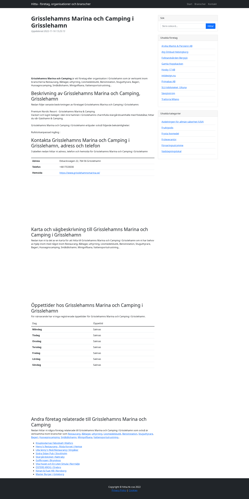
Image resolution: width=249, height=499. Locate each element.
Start (189, 4)
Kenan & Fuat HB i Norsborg (51, 470)
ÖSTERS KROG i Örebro (48, 467)
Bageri (34, 437)
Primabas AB (168, 81)
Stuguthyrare (145, 433)
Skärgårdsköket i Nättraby (50, 456)
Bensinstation (129, 433)
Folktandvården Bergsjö (175, 57)
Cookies (133, 490)
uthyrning (97, 433)
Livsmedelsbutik (112, 433)
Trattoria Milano (170, 99)
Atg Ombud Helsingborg (175, 52)
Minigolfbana (85, 437)
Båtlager (86, 433)
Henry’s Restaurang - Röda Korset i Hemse (59, 446)
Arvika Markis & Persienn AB (177, 46)
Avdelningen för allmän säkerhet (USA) (183, 121)
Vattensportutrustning (106, 437)
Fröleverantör (169, 139)
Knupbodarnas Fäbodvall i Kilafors (54, 443)
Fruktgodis (167, 127)
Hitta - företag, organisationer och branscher (61, 4)
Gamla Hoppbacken (172, 63)
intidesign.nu (169, 75)
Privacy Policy (119, 490)
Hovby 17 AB (168, 69)
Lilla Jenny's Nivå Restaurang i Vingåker (57, 450)
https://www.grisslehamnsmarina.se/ (80, 172)
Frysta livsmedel (170, 133)
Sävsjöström (168, 93)
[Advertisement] (92, 54)
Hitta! (211, 26)
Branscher (200, 4)
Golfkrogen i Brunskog (48, 460)
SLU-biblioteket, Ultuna (174, 87)
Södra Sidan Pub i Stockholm (51, 453)
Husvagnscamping (49, 437)
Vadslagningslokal (171, 151)
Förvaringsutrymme (172, 145)
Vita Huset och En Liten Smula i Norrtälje (58, 463)
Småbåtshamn (69, 437)
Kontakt (212, 4)
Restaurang (74, 433)
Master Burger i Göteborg (50, 474)
